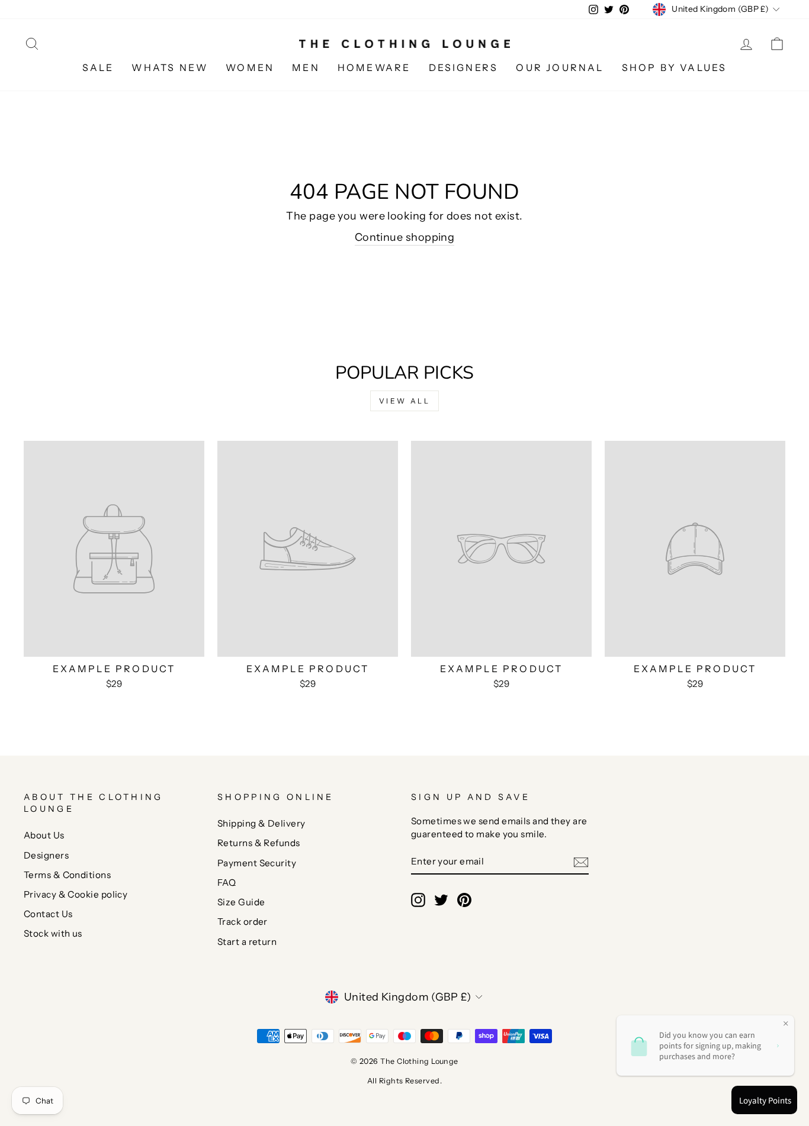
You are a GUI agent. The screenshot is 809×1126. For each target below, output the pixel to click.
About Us (44, 835)
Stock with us (53, 933)
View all (405, 400)
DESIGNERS (464, 67)
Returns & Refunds (258, 842)
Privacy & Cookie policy (75, 894)
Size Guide (241, 902)
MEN (306, 67)
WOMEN (250, 67)
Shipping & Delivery (261, 823)
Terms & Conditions (67, 874)
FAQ (226, 882)
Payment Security (256, 863)
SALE (98, 67)
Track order (242, 921)
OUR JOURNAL (559, 67)
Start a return (247, 941)
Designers (46, 855)
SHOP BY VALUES (674, 67)
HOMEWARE (374, 67)
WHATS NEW (169, 67)
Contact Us (48, 913)
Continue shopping (405, 237)
